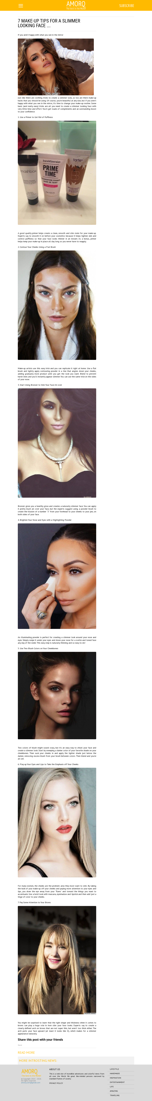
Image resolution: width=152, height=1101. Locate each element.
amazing (114, 1091)
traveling (114, 1095)
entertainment (117, 1082)
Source (20, 1045)
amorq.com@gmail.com (30, 1082)
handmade (115, 1073)
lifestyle (114, 1069)
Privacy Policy (56, 1083)
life (112, 1087)
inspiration (115, 1078)
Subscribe (126, 5)
